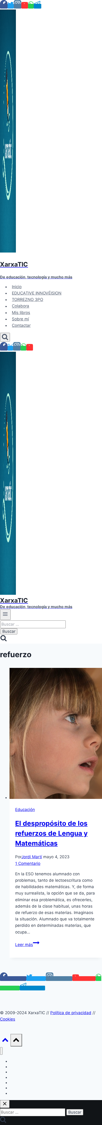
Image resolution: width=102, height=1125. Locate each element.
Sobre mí (20, 319)
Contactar (21, 325)
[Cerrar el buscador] (4, 1104)
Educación (25, 809)
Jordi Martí (31, 856)
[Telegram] (37, 6)
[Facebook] (4, 6)
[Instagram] (17, 6)
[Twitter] (11, 6)
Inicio (17, 286)
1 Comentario (27, 863)
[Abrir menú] (5, 614)
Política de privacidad (70, 1012)
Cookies (7, 1019)
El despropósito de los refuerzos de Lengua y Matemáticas (51, 833)
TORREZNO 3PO (27, 299)
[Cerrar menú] (1, 1051)
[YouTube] (24, 6)
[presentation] (55, 734)
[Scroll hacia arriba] (5, 1041)
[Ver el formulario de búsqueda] (5, 337)
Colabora (20, 306)
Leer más (27, 944)
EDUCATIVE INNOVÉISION (36, 293)
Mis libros (21, 312)
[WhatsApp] (31, 6)
